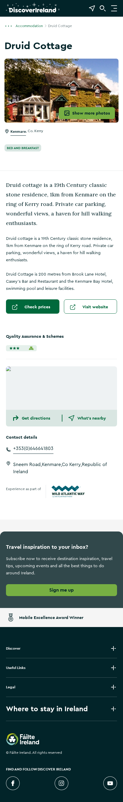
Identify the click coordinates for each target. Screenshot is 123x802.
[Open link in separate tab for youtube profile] (110, 783)
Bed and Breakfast (23, 148)
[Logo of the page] (33, 12)
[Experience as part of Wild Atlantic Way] (68, 491)
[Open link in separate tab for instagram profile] (61, 783)
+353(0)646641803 (33, 448)
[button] (10, 25)
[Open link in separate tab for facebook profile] (13, 783)
